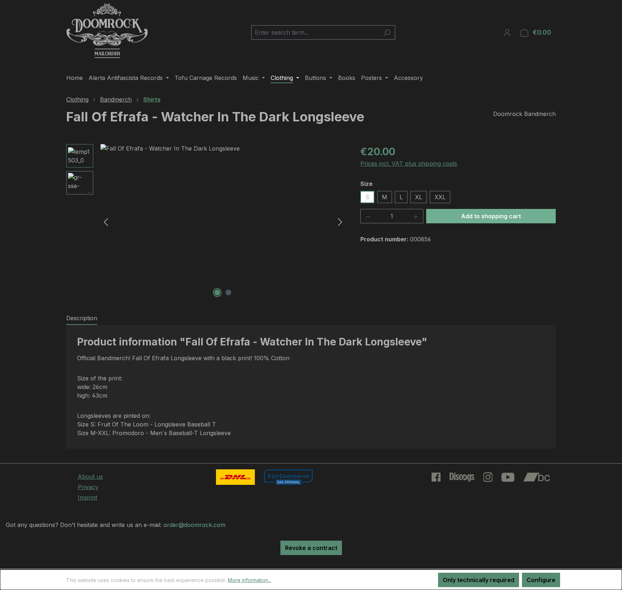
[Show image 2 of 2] (228, 292)
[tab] (81, 318)
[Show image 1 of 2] (217, 292)
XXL (440, 197)
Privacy (88, 487)
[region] (206, 221)
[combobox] (315, 32)
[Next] (340, 221)
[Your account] (507, 32)
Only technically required (478, 580)
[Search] (386, 32)
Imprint (87, 497)
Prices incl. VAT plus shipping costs (408, 163)
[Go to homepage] (107, 31)
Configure (541, 580)
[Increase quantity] (416, 216)
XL (418, 197)
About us (90, 476)
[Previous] (105, 221)
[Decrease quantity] (367, 216)
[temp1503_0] (223, 221)
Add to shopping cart (491, 216)
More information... (249, 580)
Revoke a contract (311, 547)
